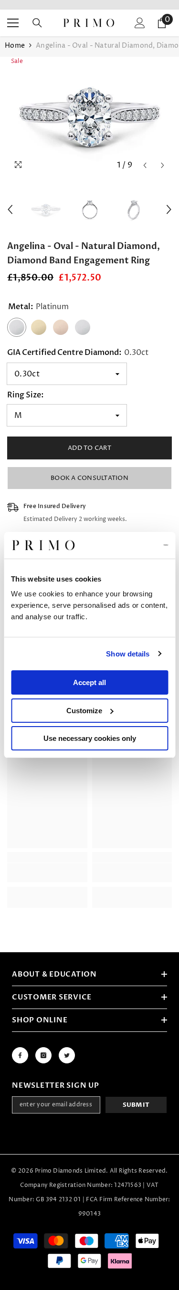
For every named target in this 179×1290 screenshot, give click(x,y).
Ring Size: (25, 395)
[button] (145, 165)
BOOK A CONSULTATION (89, 478)
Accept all (89, 682)
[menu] (13, 23)
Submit (136, 1105)
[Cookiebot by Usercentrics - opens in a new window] (127, 545)
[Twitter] (67, 1055)
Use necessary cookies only (89, 738)
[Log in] (140, 23)
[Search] (37, 23)
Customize (84, 711)
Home (15, 45)
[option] (89, 116)
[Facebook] (20, 1055)
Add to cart (89, 448)
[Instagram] (43, 1055)
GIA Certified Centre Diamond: (77, 352)
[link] (47, 872)
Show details (127, 654)
